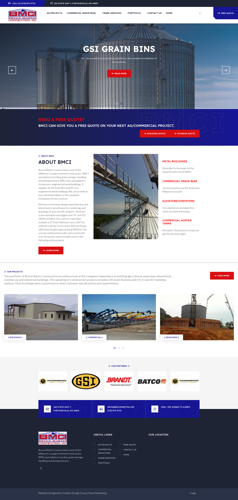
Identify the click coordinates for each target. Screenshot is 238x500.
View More (223, 275)
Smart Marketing (97, 492)
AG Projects (54, 13)
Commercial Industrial (81, 13)
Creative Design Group (74, 492)
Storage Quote (186, 133)
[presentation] (12, 70)
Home (169, 13)
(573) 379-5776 (28, 3)
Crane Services (111, 13)
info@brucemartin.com (120, 407)
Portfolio (134, 13)
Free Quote (227, 13)
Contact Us (154, 13)
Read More (52, 83)
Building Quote (156, 133)
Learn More (52, 250)
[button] (117, 103)
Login (193, 492)
